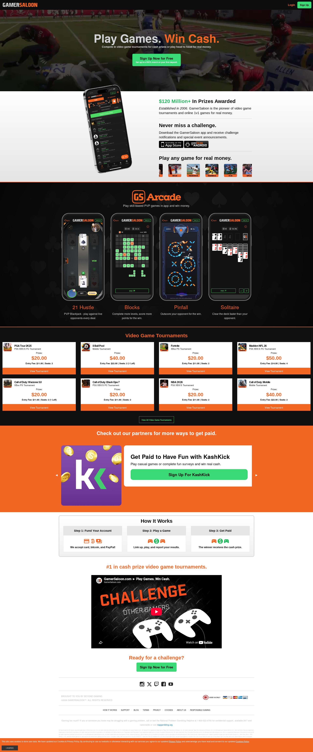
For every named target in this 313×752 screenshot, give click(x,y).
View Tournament (39, 371)
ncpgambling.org (164, 724)
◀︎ (58, 475)
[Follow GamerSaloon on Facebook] (163, 684)
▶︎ (257, 475)
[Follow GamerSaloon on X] (149, 684)
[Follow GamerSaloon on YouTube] (171, 684)
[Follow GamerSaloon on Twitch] (156, 684)
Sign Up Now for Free (156, 60)
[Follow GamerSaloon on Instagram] (142, 684)
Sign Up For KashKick (189, 474)
